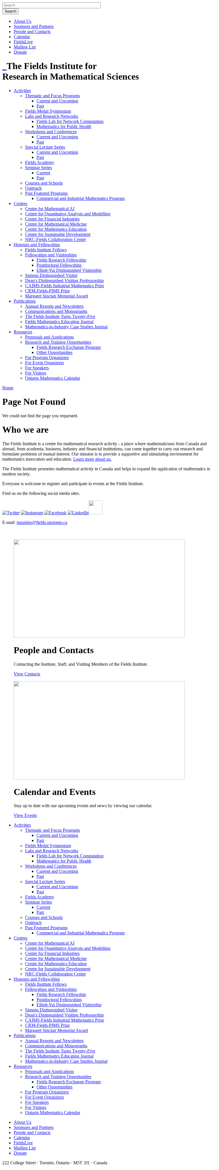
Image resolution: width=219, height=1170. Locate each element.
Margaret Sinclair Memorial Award (56, 295)
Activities (22, 90)
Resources (23, 331)
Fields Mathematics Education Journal (59, 321)
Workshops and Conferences (51, 131)
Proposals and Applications (49, 337)
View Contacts (27, 673)
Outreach (33, 188)
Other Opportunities (54, 352)
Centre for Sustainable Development (57, 234)
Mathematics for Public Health (63, 126)
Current (43, 172)
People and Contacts (32, 31)
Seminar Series (38, 167)
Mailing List (25, 46)
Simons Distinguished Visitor (51, 275)
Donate (20, 52)
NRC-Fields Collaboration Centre (55, 239)
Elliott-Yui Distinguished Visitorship (69, 270)
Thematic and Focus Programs (52, 95)
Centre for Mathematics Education (56, 229)
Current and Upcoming (57, 100)
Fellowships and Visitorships (51, 254)
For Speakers (37, 367)
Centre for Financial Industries (52, 218)
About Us (22, 21)
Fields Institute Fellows (46, 249)
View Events (25, 815)
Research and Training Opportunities (58, 342)
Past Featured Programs (46, 193)
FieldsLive (23, 41)
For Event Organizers (44, 362)
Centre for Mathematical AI (49, 208)
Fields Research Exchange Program (68, 347)
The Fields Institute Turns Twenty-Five (60, 316)
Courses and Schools (44, 183)
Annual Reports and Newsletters (54, 306)
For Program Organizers (47, 357)
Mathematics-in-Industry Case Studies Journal (66, 326)
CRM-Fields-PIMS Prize (47, 290)
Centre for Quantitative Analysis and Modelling (67, 213)
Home (7, 387)
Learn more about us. (92, 459)
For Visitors (35, 373)
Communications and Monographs (56, 311)
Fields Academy (39, 162)
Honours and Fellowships (37, 244)
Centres (20, 203)
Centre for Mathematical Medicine (56, 224)
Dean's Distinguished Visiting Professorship (64, 280)
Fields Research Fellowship (61, 260)
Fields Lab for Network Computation (70, 121)
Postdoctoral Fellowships (59, 265)
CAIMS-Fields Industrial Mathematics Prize (64, 285)
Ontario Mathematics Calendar (52, 378)
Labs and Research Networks (51, 116)
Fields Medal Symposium (48, 111)
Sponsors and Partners (34, 26)
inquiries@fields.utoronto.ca (42, 522)
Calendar (22, 36)
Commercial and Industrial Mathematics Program (80, 198)
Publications (25, 301)
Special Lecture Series (45, 147)
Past (40, 106)
